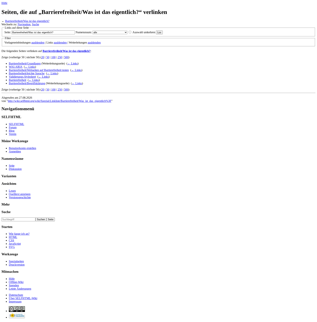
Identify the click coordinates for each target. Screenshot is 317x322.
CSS (11, 240)
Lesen (12, 190)
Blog (11, 130)
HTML (13, 237)
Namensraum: (84, 32)
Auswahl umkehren (143, 32)
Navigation (24, 24)
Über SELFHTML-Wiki (23, 298)
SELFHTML (16, 124)
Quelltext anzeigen (19, 194)
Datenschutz (16, 294)
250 (60, 57)
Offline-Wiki (16, 282)
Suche (35, 24)
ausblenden (37, 42)
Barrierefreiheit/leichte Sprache (27, 73)
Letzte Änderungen (20, 288)
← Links (72, 63)
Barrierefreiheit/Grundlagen (25, 63)
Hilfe (4, 3)
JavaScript (15, 243)
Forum (13, 127)
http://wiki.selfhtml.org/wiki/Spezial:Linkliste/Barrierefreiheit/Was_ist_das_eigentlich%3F (59, 100)
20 (42, 57)
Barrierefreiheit (17, 80)
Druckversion (17, 264)
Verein (12, 134)
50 (47, 57)
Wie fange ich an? (19, 233)
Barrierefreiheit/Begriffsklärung (27, 83)
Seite (11, 165)
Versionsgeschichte (20, 197)
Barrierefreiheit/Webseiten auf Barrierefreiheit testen (39, 70)
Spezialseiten (16, 261)
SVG (12, 247)
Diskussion (15, 168)
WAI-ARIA (15, 66)
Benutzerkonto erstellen (22, 148)
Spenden (14, 285)
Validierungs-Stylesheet (22, 76)
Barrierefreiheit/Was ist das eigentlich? (27, 21)
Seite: (7, 32)
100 (53, 57)
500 (66, 57)
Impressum (15, 301)
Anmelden (15, 151)
